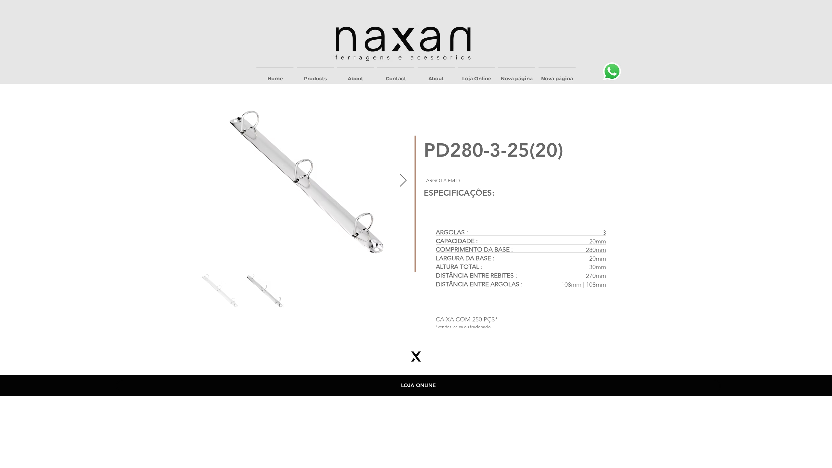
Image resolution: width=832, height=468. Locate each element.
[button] (315, 76)
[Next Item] (403, 181)
